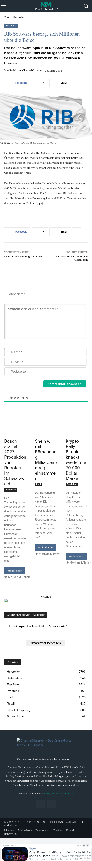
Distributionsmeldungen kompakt (23, 256)
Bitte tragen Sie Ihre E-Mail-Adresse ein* (38, 626)
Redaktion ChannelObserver (25, 70)
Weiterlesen (14, 570)
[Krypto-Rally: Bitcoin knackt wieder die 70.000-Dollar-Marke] (77, 431)
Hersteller (18, 17)
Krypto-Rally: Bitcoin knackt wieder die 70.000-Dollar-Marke (76, 460)
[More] (76, 83)
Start (7, 17)
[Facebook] (40, 804)
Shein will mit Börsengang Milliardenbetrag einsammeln (46, 460)
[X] (51, 804)
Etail (38, 484)
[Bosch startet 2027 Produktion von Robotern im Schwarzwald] (15, 431)
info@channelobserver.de (59, 793)
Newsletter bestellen (45, 643)
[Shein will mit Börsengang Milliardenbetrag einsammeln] (46, 431)
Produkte (71, 484)
